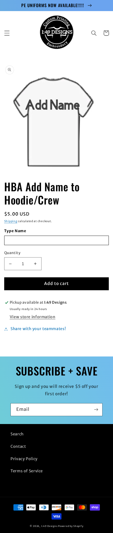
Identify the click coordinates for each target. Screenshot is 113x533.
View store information (32, 317)
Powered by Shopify (70, 526)
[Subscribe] (96, 409)
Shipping (10, 221)
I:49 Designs (49, 526)
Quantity (12, 253)
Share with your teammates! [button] (38, 328)
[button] (7, 33)
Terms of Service (27, 471)
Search (17, 434)
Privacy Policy (24, 458)
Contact (18, 446)
